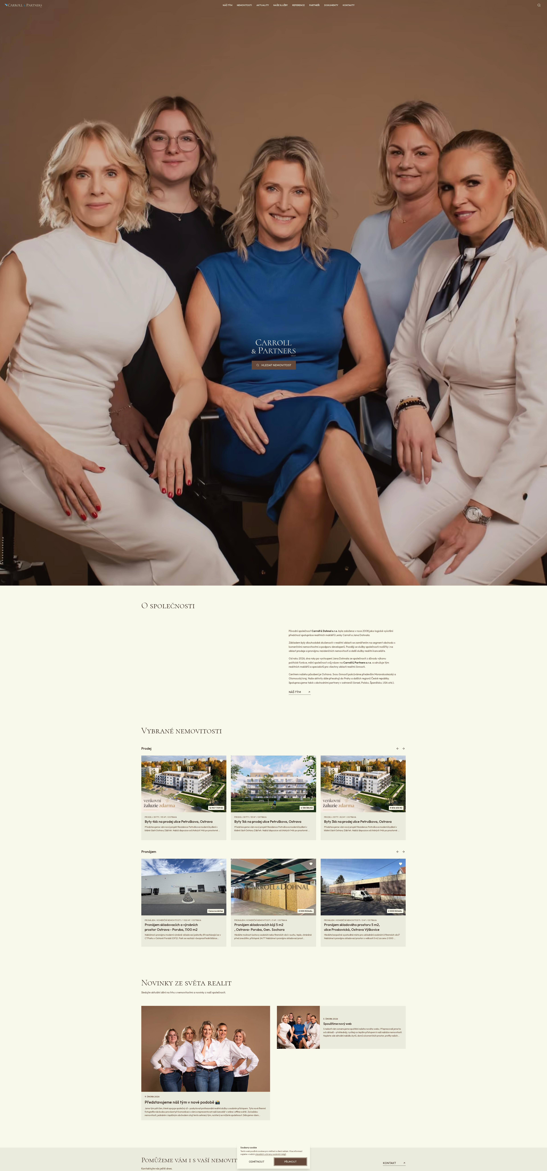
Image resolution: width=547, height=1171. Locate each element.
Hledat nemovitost (276, 365)
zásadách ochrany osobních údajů (270, 1154)
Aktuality (262, 5)
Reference (298, 5)
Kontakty (349, 5)
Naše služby (280, 5)
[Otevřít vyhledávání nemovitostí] (539, 5)
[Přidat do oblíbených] (221, 761)
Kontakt (389, 1163)
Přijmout (290, 1161)
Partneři (314, 5)
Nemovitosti (244, 5)
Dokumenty (331, 5)
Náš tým (227, 5)
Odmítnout (256, 1161)
